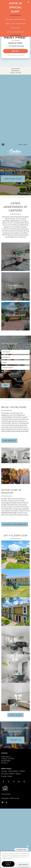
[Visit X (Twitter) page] (8, 781)
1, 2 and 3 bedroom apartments (14, 220)
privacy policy (15, 373)
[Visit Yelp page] (14, 781)
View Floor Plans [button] (13, 179)
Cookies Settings (23, 865)
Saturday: (4, 774)
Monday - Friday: (7, 771)
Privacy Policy (6, 794)
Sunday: (4, 776)
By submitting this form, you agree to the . (16, 373)
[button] (28, 2)
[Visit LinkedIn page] (19, 781)
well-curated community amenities (14, 431)
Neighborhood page (9, 513)
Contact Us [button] (15, 740)
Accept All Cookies (8, 864)
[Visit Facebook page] (3, 781)
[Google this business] (24, 781)
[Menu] (3, 144)
